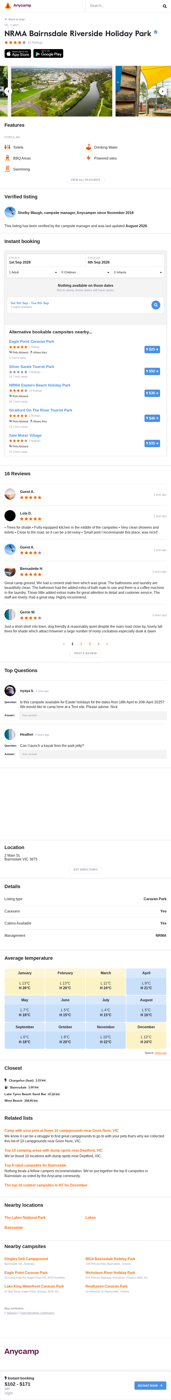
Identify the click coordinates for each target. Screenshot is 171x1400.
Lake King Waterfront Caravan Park (34, 1286)
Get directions (85, 869)
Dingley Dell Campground (26, 1259)
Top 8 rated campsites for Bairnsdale (35, 1165)
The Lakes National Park (25, 1217)
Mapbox (12, 1313)
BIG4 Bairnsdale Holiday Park (110, 1259)
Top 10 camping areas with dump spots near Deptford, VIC (53, 1150)
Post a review (85, 653)
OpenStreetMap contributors (37, 1313)
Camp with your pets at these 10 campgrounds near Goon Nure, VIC (61, 1130)
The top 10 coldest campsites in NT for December (46, 1185)
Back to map (16, 19)
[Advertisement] (85, 804)
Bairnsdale (13, 1228)
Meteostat (161, 1053)
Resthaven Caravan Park (107, 1286)
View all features (85, 179)
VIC (6, 25)
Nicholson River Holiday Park (110, 1273)
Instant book (148, 1385)
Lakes (15, 25)
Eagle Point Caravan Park (26, 1273)
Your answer (29, 715)
